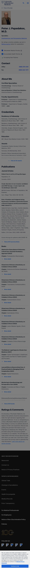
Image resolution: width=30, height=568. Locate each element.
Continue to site (15, 566)
